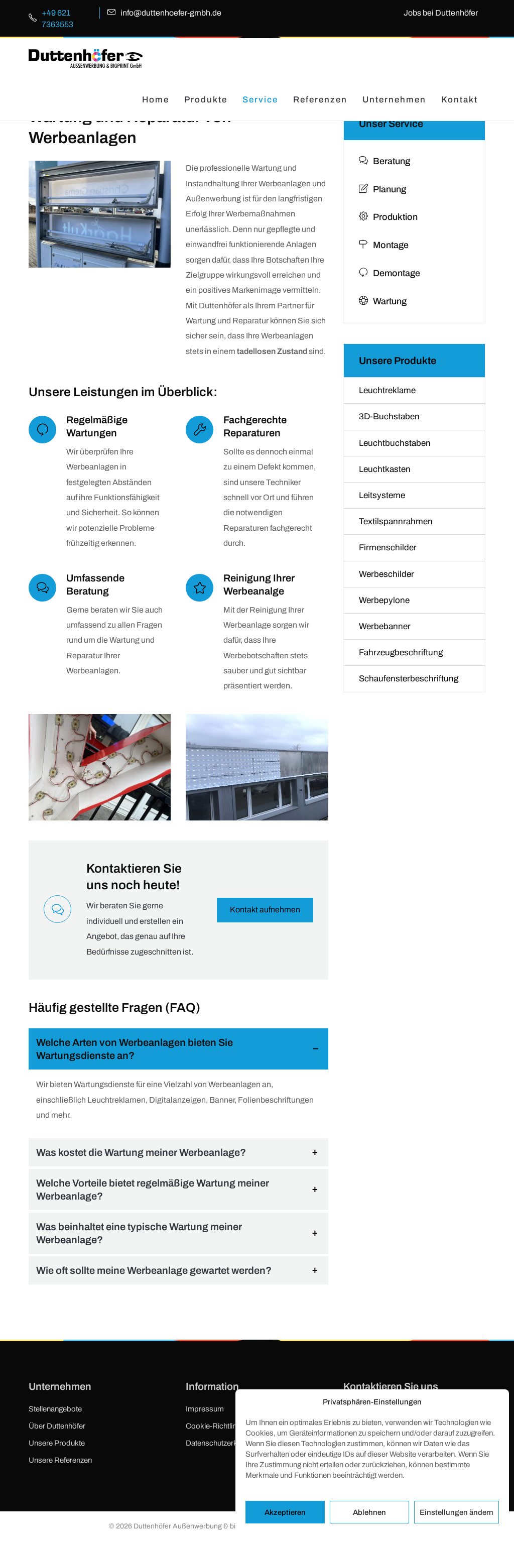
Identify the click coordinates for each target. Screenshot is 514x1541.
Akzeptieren (285, 1512)
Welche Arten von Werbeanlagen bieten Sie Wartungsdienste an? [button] (134, 1049)
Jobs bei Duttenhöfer (441, 13)
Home (155, 99)
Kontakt (459, 99)
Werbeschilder (386, 574)
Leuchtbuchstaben (395, 443)
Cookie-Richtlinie (214, 1426)
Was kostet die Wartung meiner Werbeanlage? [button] (141, 1152)
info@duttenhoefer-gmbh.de (170, 13)
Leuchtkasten (385, 469)
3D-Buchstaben (389, 416)
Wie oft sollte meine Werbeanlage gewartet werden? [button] (154, 1270)
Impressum (205, 1409)
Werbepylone (384, 600)
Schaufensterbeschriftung (408, 678)
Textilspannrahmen (396, 521)
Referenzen (320, 99)
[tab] (178, 1081)
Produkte (205, 99)
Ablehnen (369, 1512)
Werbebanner (385, 626)
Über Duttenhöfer (57, 1426)
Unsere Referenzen (60, 1460)
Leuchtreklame (387, 390)
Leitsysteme (382, 495)
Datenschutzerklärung (222, 1443)
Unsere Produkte (57, 1443)
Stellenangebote (55, 1409)
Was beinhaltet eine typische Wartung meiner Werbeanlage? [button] (139, 1233)
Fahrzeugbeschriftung (401, 652)
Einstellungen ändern (456, 1512)
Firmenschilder (388, 547)
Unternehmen (394, 99)
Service (260, 99)
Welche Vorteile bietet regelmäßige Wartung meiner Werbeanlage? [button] (152, 1189)
